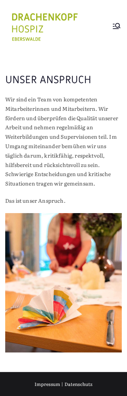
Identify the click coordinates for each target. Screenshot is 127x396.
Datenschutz (78, 384)
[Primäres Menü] (116, 26)
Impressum (47, 384)
